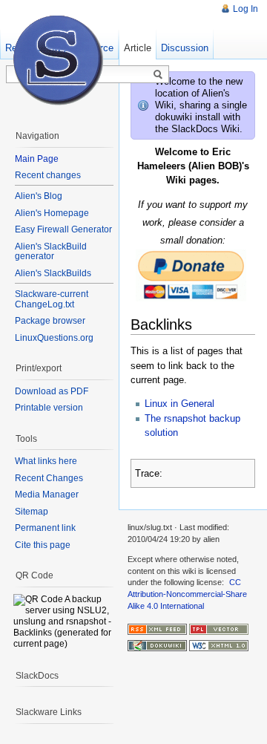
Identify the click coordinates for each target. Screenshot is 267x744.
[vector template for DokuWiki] (218, 628)
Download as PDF (51, 391)
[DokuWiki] (157, 645)
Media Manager (47, 494)
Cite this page (42, 545)
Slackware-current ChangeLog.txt (51, 299)
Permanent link (45, 528)
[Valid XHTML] (218, 645)
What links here (46, 461)
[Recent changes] (157, 628)
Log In (245, 9)
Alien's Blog (38, 196)
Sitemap (31, 511)
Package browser (50, 321)
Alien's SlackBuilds (53, 273)
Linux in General (179, 403)
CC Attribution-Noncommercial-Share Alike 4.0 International (187, 594)
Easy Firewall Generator (63, 229)
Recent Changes (49, 478)
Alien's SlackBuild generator (51, 251)
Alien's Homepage (52, 213)
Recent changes (48, 175)
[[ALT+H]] (59, 59)
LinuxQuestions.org (54, 338)
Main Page (37, 159)
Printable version (49, 407)
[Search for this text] (158, 75)
